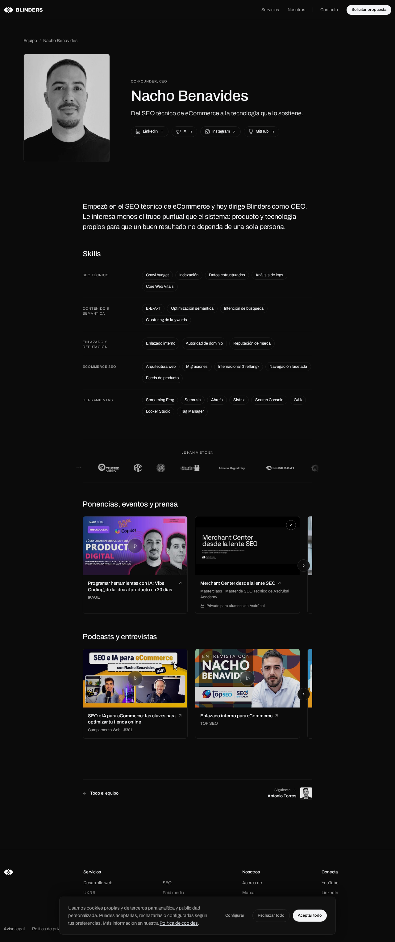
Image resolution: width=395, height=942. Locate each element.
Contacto (329, 9)
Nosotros (296, 9)
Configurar (234, 915)
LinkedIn (150, 131)
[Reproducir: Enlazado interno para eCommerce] (247, 678)
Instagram (221, 131)
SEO (167, 882)
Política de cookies (179, 923)
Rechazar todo (271, 915)
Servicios (270, 9)
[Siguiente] (303, 565)
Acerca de (252, 882)
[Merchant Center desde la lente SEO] (247, 545)
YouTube (330, 882)
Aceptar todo (310, 915)
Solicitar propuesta (368, 9)
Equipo (30, 40)
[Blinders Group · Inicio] (23, 10)
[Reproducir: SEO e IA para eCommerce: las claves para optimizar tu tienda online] (135, 678)
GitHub (262, 131)
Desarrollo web (97, 882)
